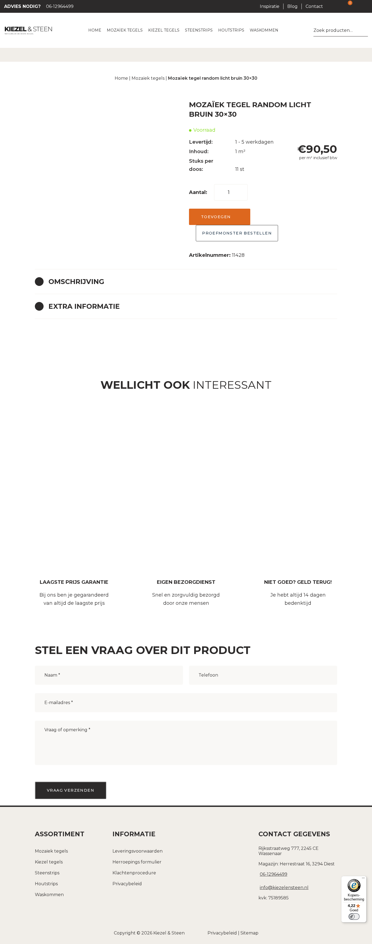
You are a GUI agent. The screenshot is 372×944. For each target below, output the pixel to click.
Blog (292, 6)
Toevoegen (216, 216)
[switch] (354, 916)
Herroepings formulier (136, 862)
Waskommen (49, 894)
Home (121, 78)
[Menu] (363, 879)
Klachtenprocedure (134, 872)
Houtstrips (46, 883)
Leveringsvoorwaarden (137, 851)
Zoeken (366, 30)
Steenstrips (47, 872)
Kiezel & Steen (169, 933)
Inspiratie (269, 6)
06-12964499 (39, 6)
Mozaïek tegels (148, 78)
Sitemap (249, 933)
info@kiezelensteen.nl (284, 887)
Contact (314, 6)
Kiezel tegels (49, 862)
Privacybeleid (127, 883)
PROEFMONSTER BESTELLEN (237, 233)
